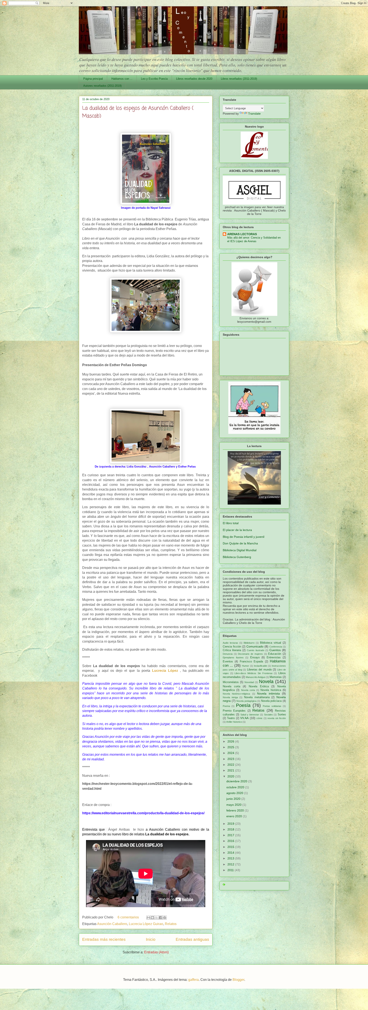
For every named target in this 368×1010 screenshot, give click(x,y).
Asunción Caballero (112, 924)
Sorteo (282, 714)
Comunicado (254, 646)
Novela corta (231, 686)
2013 (231, 858)
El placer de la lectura (237, 530)
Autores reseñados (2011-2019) (102, 85)
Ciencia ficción (232, 646)
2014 (231, 852)
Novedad (249, 682)
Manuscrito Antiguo (255, 677)
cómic (259, 718)
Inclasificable (260, 666)
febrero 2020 (235, 810)
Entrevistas (274, 657)
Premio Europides (234, 710)
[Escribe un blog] (152, 917)
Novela (266, 681)
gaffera (193, 979)
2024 (231, 753)
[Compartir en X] (156, 917)
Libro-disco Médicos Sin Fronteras (253, 673)
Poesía (243, 705)
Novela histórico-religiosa (236, 693)
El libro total (231, 523)
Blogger (238, 979)
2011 (231, 870)
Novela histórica (270, 690)
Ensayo (255, 657)
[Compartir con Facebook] (160, 917)
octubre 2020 (235, 787)
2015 (231, 847)
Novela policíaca (271, 700)
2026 (231, 741)
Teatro (231, 718)
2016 (231, 841)
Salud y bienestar (249, 714)
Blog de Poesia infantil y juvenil (243, 536)
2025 (231, 747)
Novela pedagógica (246, 701)
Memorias (276, 677)
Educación (274, 653)
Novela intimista (268, 693)
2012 (231, 864)
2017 (231, 835)
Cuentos (275, 650)
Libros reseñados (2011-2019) (239, 78)
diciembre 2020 (237, 781)
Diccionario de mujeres (250, 654)
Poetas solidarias (272, 706)
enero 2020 (234, 816)
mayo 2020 (234, 804)
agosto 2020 (235, 793)
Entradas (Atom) (156, 952)
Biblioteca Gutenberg (237, 557)
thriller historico (234, 722)
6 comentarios (128, 917)
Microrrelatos (231, 682)
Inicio (150, 939)
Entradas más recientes (104, 939)
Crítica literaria (232, 650)
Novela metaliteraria (257, 697)
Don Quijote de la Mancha (240, 543)
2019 (231, 823)
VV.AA (244, 718)
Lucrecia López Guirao (146, 924)
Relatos (171, 924)
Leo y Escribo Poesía (154, 78)
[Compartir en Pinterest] (164, 917)
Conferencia (275, 646)
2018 (231, 829)
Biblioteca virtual (270, 642)
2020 (231, 776)
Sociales (268, 714)
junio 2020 (233, 798)
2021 (231, 770)
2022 (231, 764)
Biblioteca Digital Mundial (239, 550)
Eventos (228, 661)
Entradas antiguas (192, 939)
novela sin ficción (276, 718)
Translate (254, 113)
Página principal (93, 78)
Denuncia (228, 654)
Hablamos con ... (121, 78)
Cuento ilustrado (255, 650)
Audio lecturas (230, 643)
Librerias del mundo (259, 669)
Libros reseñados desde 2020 (194, 78)
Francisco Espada (251, 661)
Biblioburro (249, 643)
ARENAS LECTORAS (242, 234)
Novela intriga (230, 697)
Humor (245, 666)
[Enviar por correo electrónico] (148, 917)
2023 (231, 759)
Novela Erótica (259, 686)
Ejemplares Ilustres (233, 657)
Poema (226, 706)
